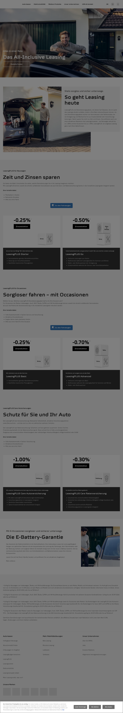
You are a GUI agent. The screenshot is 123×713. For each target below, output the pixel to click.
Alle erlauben (108, 707)
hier (63, 709)
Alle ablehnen (95, 707)
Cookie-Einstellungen (80, 707)
